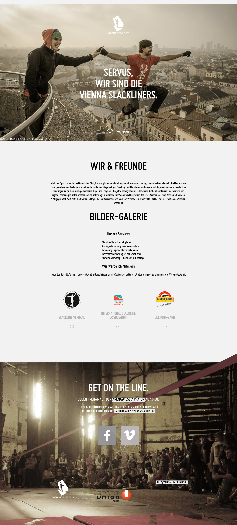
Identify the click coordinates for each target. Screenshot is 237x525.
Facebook (107, 435)
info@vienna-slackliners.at (124, 274)
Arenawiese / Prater (128, 399)
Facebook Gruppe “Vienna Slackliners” (135, 411)
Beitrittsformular (69, 274)
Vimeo (130, 435)
